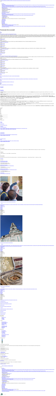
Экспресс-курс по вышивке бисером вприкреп (34, 6)
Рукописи (15, 24)
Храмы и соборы (4, 323)
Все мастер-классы (43, 6)
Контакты (3, 324)
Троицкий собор (2, 39)
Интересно (2, 251)
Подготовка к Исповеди (34, 371)
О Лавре (3, 3)
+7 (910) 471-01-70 (2, 352)
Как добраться (4, 15)
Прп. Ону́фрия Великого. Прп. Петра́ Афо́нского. (6, 84)
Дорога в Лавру (21, 15)
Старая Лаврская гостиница (4, 161)
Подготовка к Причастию (40, 371)
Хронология (3, 23)
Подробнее (1, 158)
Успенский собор (2, 44)
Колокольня (20, 369)
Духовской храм (2, 66)
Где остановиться (4, 331)
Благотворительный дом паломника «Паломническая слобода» (8, 169)
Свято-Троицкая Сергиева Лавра (9, 369)
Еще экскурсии (12, 5)
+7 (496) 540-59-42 (4, 16)
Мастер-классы (10, 6)
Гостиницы (25, 15)
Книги (6, 24)
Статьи (8, 24)
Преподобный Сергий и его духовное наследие (31, 369)
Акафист (3, 318)
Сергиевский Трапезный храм (4, 42)
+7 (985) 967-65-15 (4, 375)
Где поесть (7, 15)
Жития (13, 24)
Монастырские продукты (30, 15)
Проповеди (10, 24)
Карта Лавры (3, 333)
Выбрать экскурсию (4, 7)
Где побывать (10, 15)
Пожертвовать (7, 12)
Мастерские (3, 327)
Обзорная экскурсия (16, 369)
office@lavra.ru (4, 19)
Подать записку (4, 20)
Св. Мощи (3, 319)
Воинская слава (43, 369)
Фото (5, 388)
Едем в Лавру (3, 4)
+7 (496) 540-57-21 (4, 373)
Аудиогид (6, 14)
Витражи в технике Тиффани (24, 6)
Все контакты (3, 12)
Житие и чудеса (4, 317)
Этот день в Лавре (11, 378)
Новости (3, 388)
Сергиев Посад (4, 6)
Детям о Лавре (39, 369)
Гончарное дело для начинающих (16, 6)
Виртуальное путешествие (15, 15)
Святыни (23, 369)
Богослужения (4, 377)
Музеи (7, 6)
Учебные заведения (4, 326)
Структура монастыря (5, 322)
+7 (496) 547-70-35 (4, 17)
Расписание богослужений (5, 334)
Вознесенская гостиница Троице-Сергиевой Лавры (7, 165)
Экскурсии (3, 14)
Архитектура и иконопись (48, 369)
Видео (6, 388)
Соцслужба (3, 22)
